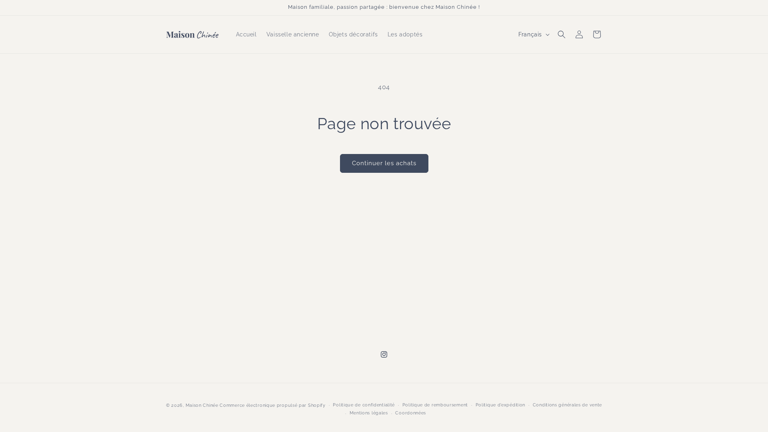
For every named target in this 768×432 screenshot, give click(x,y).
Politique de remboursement (435, 405)
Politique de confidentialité (364, 405)
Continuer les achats (384, 163)
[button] (561, 34)
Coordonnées (410, 413)
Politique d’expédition (500, 405)
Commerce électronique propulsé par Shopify (272, 405)
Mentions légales (369, 413)
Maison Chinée (202, 405)
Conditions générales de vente (567, 405)
